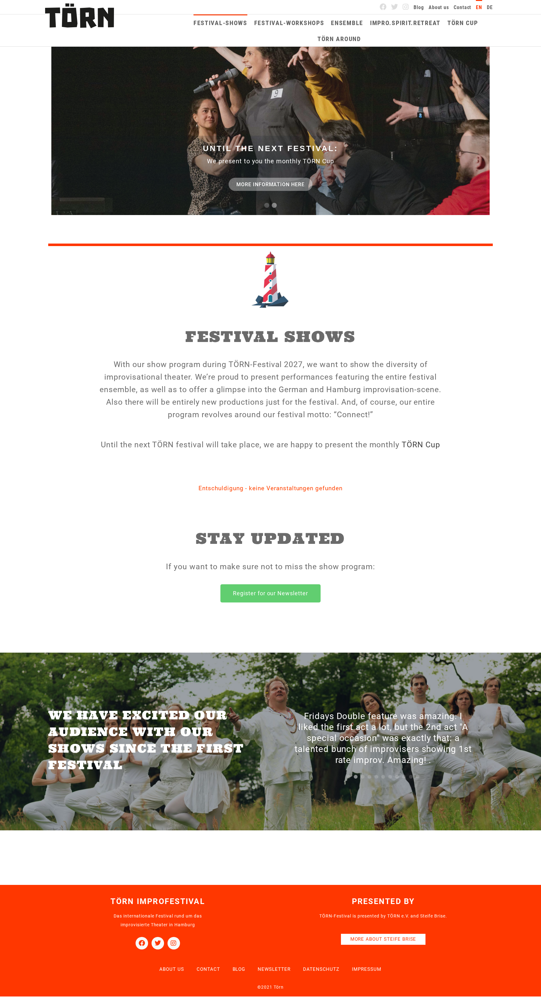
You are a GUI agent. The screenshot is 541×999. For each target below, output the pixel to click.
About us (439, 7)
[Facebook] (383, 7)
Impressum (366, 969)
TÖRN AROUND (339, 39)
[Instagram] (405, 7)
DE (490, 7)
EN (479, 7)
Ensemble (347, 23)
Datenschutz (321, 969)
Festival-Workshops (289, 23)
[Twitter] (394, 7)
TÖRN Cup (462, 23)
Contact (462, 7)
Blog (419, 7)
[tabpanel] (383, 735)
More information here (270, 184)
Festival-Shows (220, 23)
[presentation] (348, 776)
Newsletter (274, 969)
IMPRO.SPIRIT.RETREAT (405, 23)
